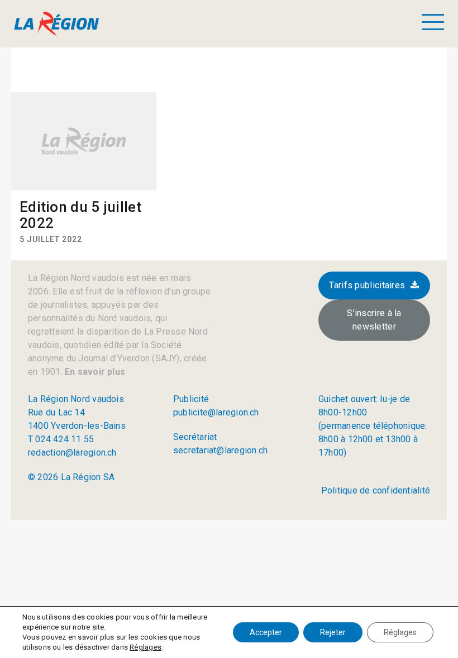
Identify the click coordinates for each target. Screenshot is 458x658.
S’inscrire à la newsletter (374, 320)
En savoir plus (94, 371)
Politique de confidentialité (375, 490)
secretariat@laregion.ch (220, 450)
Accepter (266, 632)
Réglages (145, 647)
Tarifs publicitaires (367, 285)
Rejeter (333, 632)
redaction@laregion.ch (72, 452)
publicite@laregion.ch (216, 412)
